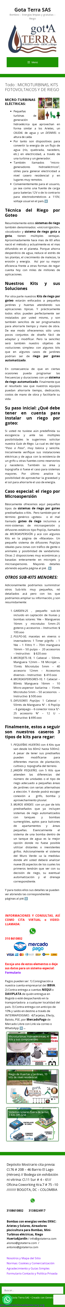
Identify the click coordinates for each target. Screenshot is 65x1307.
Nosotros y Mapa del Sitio (24, 1258)
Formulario (13, 972)
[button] (7, 1300)
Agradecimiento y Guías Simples (28, 1268)
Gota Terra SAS (32, 9)
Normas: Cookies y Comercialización (30, 1263)
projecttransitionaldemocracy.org (22, 1305)
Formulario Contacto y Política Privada (32, 1273)
